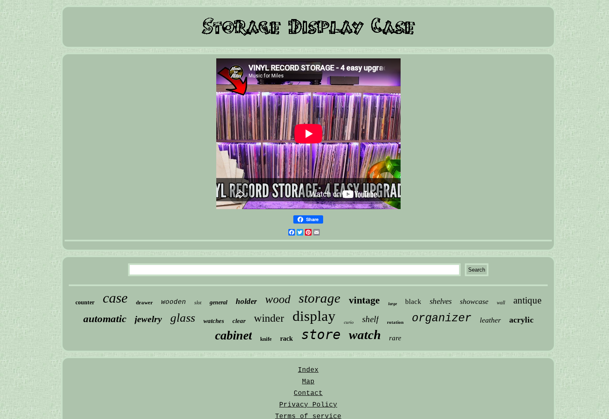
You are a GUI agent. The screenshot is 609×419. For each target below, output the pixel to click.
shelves (441, 301)
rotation (395, 322)
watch (365, 334)
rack (286, 338)
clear (239, 321)
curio (349, 322)
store (321, 334)
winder (269, 318)
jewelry (148, 319)
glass (182, 317)
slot (197, 303)
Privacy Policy (308, 405)
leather (490, 320)
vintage (364, 300)
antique (527, 300)
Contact (308, 393)
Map (308, 381)
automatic (104, 318)
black (413, 302)
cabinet (233, 335)
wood (277, 299)
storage (320, 298)
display (314, 316)
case (115, 298)
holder (246, 301)
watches (213, 321)
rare (395, 338)
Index (308, 370)
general (218, 302)
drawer (144, 302)
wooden (173, 302)
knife (266, 339)
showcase (474, 301)
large (392, 303)
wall (501, 303)
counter (84, 302)
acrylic (521, 319)
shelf (370, 319)
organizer (441, 318)
